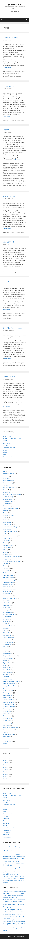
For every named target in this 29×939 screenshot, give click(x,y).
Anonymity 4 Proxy (10, 37)
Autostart (6, 485)
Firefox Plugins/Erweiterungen (12, 561)
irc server (8, 177)
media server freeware (17, 177)
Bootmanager (7, 506)
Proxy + (6, 129)
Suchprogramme (8, 693)
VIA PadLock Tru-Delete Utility (12, 438)
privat (13, 419)
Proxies (17, 71)
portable (10, 419)
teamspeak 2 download (15, 76)
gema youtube (6, 172)
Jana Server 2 (8, 242)
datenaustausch (8, 315)
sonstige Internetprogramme (11, 681)
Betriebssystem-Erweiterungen (12, 494)
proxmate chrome (7, 178)
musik (23, 866)
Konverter (6, 600)
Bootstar (5, 450)
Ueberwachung (7, 723)
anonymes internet (11, 414)
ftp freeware (11, 170)
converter (17, 854)
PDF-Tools (6, 647)
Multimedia (6, 621)
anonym (6, 412)
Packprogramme (8, 642)
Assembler (6, 478)
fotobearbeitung (7, 858)
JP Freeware (14, 4)
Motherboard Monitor (9, 448)
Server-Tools (6, 670)
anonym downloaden (9, 165)
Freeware (6, 120)
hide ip (15, 417)
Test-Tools (6, 713)
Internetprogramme (9, 71)
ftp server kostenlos (20, 170)
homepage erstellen (8, 173)
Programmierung (8, 658)
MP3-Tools (6, 619)
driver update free (12, 856)
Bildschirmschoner (8, 499)
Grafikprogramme (8, 573)
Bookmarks (6, 504)
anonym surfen (12, 412)
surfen (18, 422)
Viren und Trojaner (8, 734)
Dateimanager (7, 524)
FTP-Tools (6, 570)
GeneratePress (20, 936)
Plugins (5, 651)
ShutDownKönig (7, 457)
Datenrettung (7, 529)
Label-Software (7, 603)
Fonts (4, 566)
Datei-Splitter (7, 522)
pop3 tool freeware (17, 872)
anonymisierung (15, 415)
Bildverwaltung (7, 501)
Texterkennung (7, 716)
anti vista (5, 847)
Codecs (5, 517)
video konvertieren (18, 880)
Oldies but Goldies (8, 637)
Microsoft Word (7, 617)
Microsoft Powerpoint (9, 614)
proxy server (14, 180)
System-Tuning (7, 697)
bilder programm (11, 854)
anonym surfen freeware (10, 364)
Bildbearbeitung (8, 497)
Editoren (5, 552)
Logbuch (5, 816)
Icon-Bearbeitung (8, 584)
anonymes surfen (21, 414)
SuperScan (6, 758)
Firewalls (5, 564)
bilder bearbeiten (10, 850)
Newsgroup (6, 628)
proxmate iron (6, 180)
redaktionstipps (8, 876)
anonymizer (6, 417)
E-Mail (5, 550)
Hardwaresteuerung (9, 580)
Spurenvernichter (8, 690)
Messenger (6, 610)
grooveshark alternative (17, 172)
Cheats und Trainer (8, 515)
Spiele (5, 688)
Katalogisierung (7, 596)
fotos (12, 858)
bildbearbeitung (15, 847)
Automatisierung (8, 483)
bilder (4, 850)
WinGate (6, 281)
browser (11, 417)
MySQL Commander (9, 828)
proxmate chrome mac (18, 178)
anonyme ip (11, 167)
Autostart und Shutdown (10, 487)
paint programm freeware (17, 868)
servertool (20, 317)
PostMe (5, 825)
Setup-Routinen (7, 672)
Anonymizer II (8, 86)
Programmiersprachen (9, 656)
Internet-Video (7, 587)
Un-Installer (6, 725)
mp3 (20, 866)
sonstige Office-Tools (9, 683)
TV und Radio (7, 720)
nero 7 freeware (6, 868)
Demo (4, 533)
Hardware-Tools (8, 575)
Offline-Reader (7, 635)
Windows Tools (7, 741)
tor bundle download (20, 182)
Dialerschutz (6, 538)
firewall (14, 315)
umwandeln (15, 878)
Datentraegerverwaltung (10, 531)
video (20, 878)
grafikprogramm (7, 863)
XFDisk (5, 452)
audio (9, 847)
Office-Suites (6, 633)
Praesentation (7, 653)
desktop (5, 856)
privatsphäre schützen (8, 420)
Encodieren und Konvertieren (11, 557)
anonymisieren (6, 415)
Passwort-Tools (7, 644)
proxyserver (6, 422)
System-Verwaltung (8, 700)
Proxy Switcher (9, 376)
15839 (5, 441)
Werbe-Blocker (7, 739)
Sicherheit (6, 677)
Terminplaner (7, 711)
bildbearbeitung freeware (8, 849)
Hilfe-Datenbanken (8, 582)
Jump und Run (7, 591)
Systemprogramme (8, 702)
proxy (9, 317)
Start (11, 11)
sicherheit (5, 318)
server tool (14, 317)
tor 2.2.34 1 (20, 364)
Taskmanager (7, 709)
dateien (22, 854)
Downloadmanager (8, 545)
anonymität (22, 415)
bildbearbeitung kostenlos (19, 849)
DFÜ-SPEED (6, 832)
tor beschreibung (10, 182)
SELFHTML (6, 823)
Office (4, 630)
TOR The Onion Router (12, 328)
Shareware (22, 71)
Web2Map (6, 835)
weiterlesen (7, 67)
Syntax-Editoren (7, 695)
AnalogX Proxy (9, 196)
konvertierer (7, 866)
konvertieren (21, 864)
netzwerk (5, 317)
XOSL (4, 455)
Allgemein (6, 476)
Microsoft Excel (7, 612)
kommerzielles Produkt (10, 598)
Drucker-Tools (7, 547)
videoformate (10, 880)
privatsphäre (19, 419)
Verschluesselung (8, 730)
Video (4, 732)
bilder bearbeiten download (20, 850)
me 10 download (15, 866)
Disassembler (7, 540)
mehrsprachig (7, 607)
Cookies (5, 520)
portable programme (14, 874)
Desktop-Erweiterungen (10, 536)
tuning (10, 878)
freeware (16, 861)
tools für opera (6, 878)
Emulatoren (6, 554)
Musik (5, 623)
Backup (5, 490)
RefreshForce (7, 837)
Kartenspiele (6, 593)
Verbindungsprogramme (10, 727)
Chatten (5, 513)
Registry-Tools (7, 663)
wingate (10, 318)
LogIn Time (6, 443)
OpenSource (6, 640)
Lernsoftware (7, 605)
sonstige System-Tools (9, 686)
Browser (5, 510)
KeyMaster (6, 818)
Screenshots (6, 667)
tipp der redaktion (19, 876)
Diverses (5, 543)
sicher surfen (13, 422)
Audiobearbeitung (8, 480)
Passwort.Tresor (7, 821)
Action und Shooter (8, 473)
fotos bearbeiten (18, 858)
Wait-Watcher (7, 830)
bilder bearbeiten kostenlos (8, 852)
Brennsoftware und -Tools (10, 508)
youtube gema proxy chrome (10, 183)
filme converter (21, 856)
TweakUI (5, 445)
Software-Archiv (7, 679)
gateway (19, 315)
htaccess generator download (15, 175)
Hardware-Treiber (8, 577)
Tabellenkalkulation (9, 704)
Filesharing (6, 559)
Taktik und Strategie (9, 707)
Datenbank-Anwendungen (10, 527)
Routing (5, 665)
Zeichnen (5, 743)
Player (5, 649)
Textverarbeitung (8, 718)
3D (4, 471)
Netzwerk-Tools (7, 626)
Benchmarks (6, 492)
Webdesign (6, 736)
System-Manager (8, 436)
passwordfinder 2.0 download (9, 870)
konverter (15, 864)
